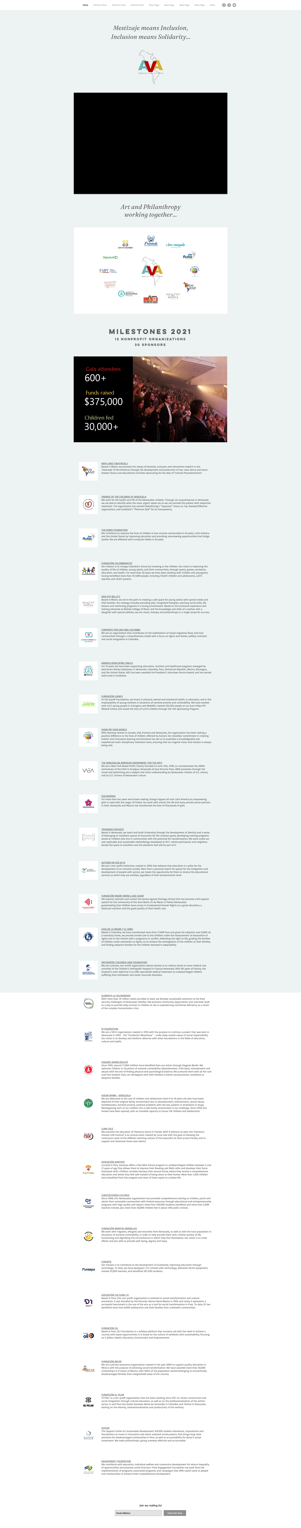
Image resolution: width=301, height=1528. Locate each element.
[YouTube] (234, 5)
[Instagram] (224, 5)
